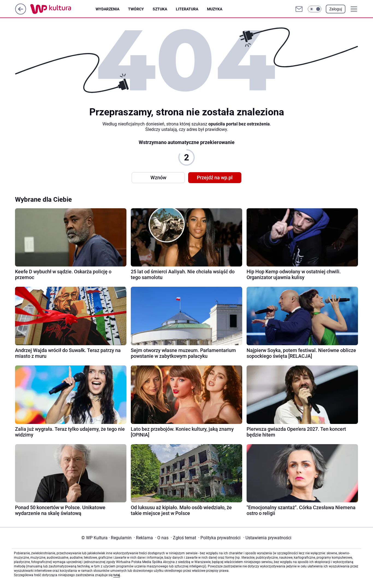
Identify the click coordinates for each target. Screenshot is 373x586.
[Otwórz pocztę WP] (299, 9)
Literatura (187, 9)
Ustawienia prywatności (267, 537)
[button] (314, 9)
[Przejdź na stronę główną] (20, 13)
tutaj (116, 575)
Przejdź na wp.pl (215, 177)
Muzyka (214, 9)
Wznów (158, 177)
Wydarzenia (107, 9)
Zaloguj (335, 9)
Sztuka (160, 9)
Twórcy (136, 9)
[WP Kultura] (63, 9)
